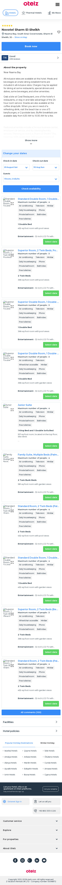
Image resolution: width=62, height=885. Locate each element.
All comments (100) (31, 712)
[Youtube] (44, 860)
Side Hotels (49, 751)
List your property (50, 789)
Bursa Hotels (29, 775)
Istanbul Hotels (10, 751)
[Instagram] (22, 860)
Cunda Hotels (50, 763)
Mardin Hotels (30, 763)
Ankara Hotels (30, 757)
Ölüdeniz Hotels (52, 757)
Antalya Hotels (10, 757)
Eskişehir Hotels (31, 769)
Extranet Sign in (15, 801)
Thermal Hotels (34, 13)
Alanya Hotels (10, 763)
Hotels (12, 13)
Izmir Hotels (9, 775)
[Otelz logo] (31, 5)
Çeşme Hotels (30, 751)
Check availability (31, 188)
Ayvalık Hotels (10, 769)
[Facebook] (15, 860)
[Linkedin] (37, 860)
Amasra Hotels (51, 769)
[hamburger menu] (57, 4)
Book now (31, 46)
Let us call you (45, 801)
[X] (29, 860)
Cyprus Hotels (51, 775)
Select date (51, 241)
